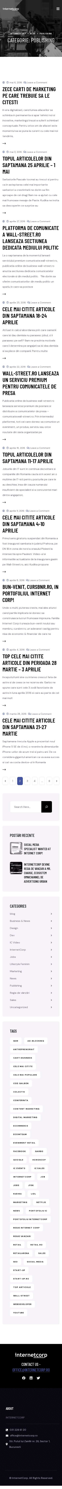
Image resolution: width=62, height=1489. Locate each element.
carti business (22, 1058)
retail (17, 1244)
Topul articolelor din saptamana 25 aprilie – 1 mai (28, 165)
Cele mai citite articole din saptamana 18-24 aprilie (28, 315)
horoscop (39, 1160)
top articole (22, 1287)
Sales (13, 1000)
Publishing (16, 985)
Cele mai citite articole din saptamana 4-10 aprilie (28, 524)
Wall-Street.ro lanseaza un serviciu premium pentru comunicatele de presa (30, 383)
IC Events (19, 1168)
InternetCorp (18, 949)
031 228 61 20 (18, 1429)
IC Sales (39, 1168)
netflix (41, 1202)
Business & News (20, 921)
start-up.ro (21, 1278)
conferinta (20, 1100)
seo (15, 1261)
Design (14, 928)
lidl (33, 1194)
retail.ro (36, 1244)
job (43, 1177)
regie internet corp (26, 1227)
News (13, 978)
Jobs (13, 957)
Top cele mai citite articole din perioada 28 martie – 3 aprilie (29, 663)
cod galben (21, 1083)
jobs (16, 1185)
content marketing (26, 1109)
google (18, 1160)
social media (35, 1261)
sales (41, 1253)
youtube (18, 1312)
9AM (15, 1041)
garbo (39, 1151)
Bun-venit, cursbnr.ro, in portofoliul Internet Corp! (30, 593)
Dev (12, 935)
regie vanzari (22, 1236)
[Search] (46, 807)
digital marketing (25, 1117)
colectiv (19, 1092)
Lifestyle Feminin (20, 964)
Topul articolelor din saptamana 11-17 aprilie (27, 457)
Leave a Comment (37, 82)
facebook (19, 1151)
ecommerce (20, 1126)
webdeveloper (22, 1304)
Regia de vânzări (19, 993)
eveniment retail (24, 1143)
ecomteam (20, 1134)
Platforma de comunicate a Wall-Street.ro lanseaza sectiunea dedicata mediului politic (30, 237)
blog (12, 913)
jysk (31, 1185)
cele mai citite (23, 1066)
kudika (17, 1194)
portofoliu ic (38, 1210)
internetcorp (22, 1177)
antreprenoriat (24, 1049)
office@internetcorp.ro (31, 1369)
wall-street (21, 1295)
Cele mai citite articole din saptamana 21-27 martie (28, 727)
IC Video (15, 942)
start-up (19, 1270)
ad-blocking (35, 1041)
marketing (20, 1202)
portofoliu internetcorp (30, 1219)
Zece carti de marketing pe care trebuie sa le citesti (29, 95)
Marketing (16, 971)
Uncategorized (19, 1007)
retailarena (21, 1253)
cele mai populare (25, 1075)
